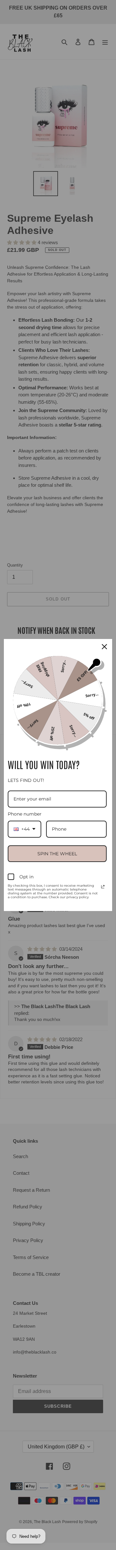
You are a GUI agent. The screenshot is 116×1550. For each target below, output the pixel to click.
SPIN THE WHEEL (57, 854)
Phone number (25, 814)
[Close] (104, 646)
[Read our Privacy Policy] (103, 887)
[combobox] (24, 829)
